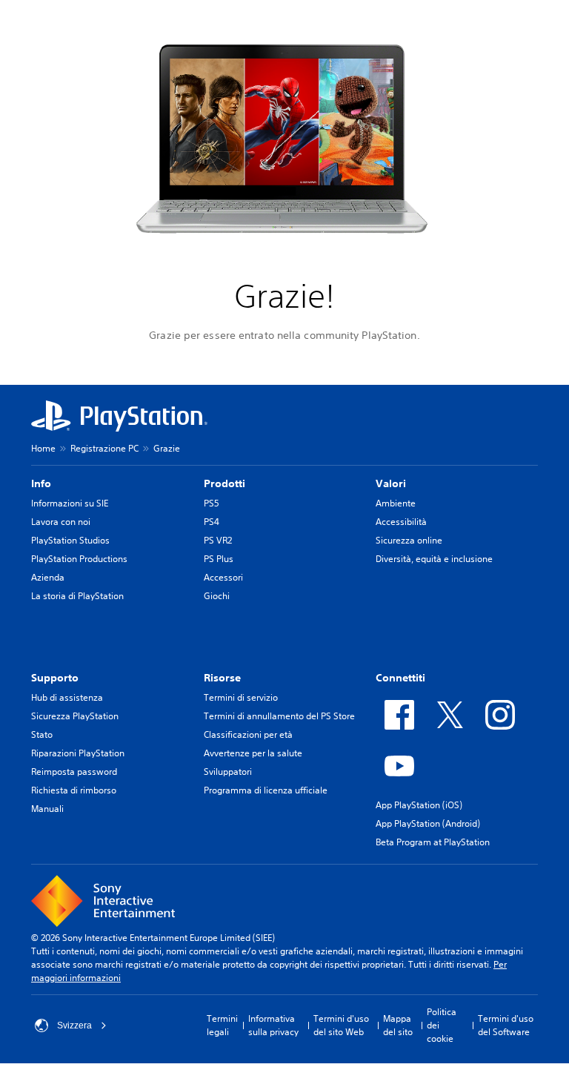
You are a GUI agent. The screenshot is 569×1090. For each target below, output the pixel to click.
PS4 (211, 521)
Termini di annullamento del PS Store (279, 716)
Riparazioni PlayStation (77, 753)
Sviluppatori (228, 771)
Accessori (223, 577)
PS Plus (218, 558)
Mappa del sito (398, 1025)
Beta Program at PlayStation (433, 842)
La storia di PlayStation (77, 595)
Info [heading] (41, 483)
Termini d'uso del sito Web (341, 1025)
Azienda (47, 577)
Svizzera (74, 1025)
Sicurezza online (409, 540)
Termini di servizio (241, 697)
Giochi (217, 595)
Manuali (47, 808)
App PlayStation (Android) (428, 823)
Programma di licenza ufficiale (265, 790)
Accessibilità (401, 521)
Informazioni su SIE (69, 503)
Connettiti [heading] (400, 677)
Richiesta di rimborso (73, 790)
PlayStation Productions (79, 558)
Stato (42, 734)
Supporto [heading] (55, 677)
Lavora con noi (60, 521)
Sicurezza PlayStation (75, 716)
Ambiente (396, 503)
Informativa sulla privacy (273, 1025)
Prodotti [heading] (224, 483)
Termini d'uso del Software (505, 1025)
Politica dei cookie (441, 1025)
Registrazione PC (104, 448)
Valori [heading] (391, 483)
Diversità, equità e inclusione (434, 558)
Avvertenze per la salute (253, 753)
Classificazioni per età (248, 734)
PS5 (211, 503)
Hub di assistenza (67, 697)
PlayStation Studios (70, 540)
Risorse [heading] (222, 677)
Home (43, 448)
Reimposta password (74, 771)
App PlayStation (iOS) (419, 805)
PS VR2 (218, 540)
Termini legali (222, 1025)
